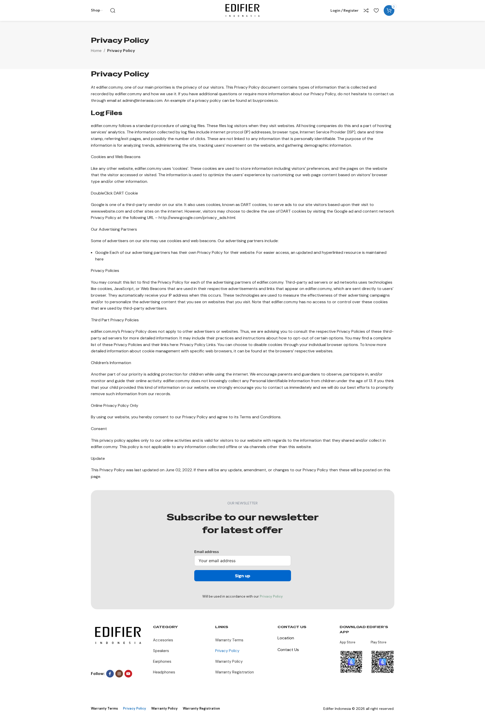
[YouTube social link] (128, 673)
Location (286, 638)
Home (96, 50)
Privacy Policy (271, 596)
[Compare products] (366, 10)
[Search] (113, 10)
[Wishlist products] (376, 10)
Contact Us (288, 649)
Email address (206, 551)
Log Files (106, 113)
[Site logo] (242, 10)
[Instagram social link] (119, 673)
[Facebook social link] (110, 673)
